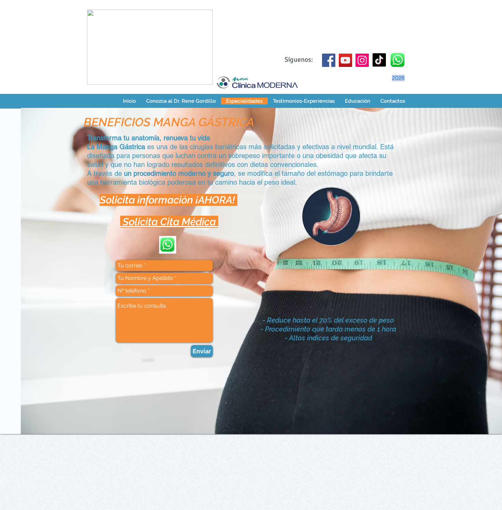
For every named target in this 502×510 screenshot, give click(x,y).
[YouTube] (345, 60)
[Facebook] (328, 60)
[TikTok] (379, 60)
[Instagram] (362, 60)
